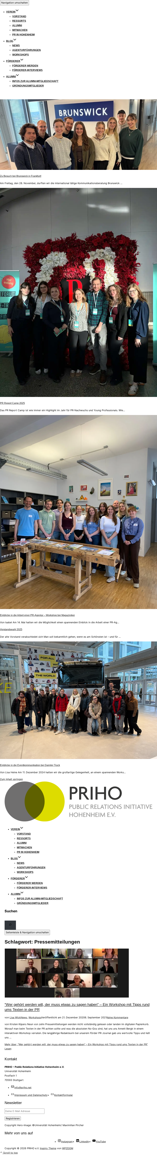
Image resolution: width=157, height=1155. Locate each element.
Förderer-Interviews (27, 70)
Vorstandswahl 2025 (11, 629)
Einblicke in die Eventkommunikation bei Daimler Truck (30, 765)
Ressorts (19, 21)
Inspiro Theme (48, 1148)
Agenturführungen (26, 50)
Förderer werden (25, 65)
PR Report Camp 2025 (12, 403)
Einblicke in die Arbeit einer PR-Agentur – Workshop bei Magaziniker (37, 615)
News (16, 45)
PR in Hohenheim (23, 34)
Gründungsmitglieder (28, 85)
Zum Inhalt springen (11, 779)
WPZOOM (67, 1148)
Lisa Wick (15, 1017)
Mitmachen (19, 30)
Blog (9, 41)
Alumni (17, 25)
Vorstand (19, 16)
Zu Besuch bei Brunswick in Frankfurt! (20, 176)
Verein (10, 12)
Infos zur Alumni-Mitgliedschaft (35, 81)
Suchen (11, 911)
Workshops (20, 54)
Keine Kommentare (117, 1017)
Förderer (13, 61)
